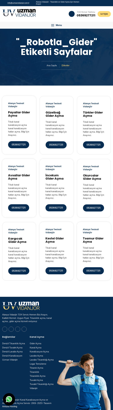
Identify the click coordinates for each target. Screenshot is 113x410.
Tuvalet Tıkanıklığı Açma (41, 384)
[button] (56, 25)
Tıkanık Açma (36, 368)
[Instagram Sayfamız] (110, 3)
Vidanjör (34, 388)
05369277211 (19, 144)
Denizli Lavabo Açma (12, 351)
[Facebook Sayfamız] (103, 3)
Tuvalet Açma (36, 380)
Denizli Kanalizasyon (12, 355)
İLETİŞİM (104, 14)
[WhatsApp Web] (99, 3)
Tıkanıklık (34, 372)
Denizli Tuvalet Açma (12, 347)
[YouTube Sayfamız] (106, 3)
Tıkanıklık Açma (37, 376)
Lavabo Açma (36, 355)
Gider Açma (35, 343)
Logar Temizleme (38, 364)
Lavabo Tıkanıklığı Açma (42, 359)
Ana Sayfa (52, 65)
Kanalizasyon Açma (39, 351)
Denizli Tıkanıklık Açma (13, 343)
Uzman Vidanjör (10, 359)
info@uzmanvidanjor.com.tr (18, 3)
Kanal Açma (35, 347)
